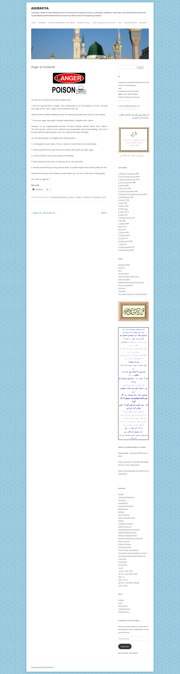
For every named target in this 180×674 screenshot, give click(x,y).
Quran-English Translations (128, 550)
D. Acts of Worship (125, 182)
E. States (121, 185)
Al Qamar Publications (126, 497)
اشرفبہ (120, 568)
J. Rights (71, 197)
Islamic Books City (124, 526)
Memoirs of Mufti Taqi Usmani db (130, 538)
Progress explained (125, 285)
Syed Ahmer (122, 565)
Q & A (120, 221)
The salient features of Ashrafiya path (132, 294)
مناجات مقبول (122, 585)
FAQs (119, 23)
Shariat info (122, 562)
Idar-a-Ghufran (123, 515)
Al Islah (120, 494)
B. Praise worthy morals (127, 176)
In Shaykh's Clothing (125, 524)
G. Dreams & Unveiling (126, 191)
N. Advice (121, 212)
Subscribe (125, 646)
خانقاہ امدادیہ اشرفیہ (125, 571)
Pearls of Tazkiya (124, 544)
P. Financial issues (125, 218)
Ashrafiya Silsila (83, 23)
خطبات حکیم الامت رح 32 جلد (128, 574)
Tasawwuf (42, 23)
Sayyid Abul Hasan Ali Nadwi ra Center (132, 553)
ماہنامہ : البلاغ (123, 579)
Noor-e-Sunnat (123, 541)
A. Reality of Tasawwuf (126, 174)
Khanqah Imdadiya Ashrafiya (129, 529)
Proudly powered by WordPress (42, 667)
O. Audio (121, 215)
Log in (120, 603)
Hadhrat (121, 512)
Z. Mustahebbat (124, 250)
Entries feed (122, 606)
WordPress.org (123, 612)
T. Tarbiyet (86, 197)
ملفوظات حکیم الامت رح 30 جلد (128, 582)
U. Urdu (121, 238)
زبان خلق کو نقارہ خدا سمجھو (43, 212)
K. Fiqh (120, 203)
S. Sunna (121, 232)
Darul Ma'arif (123, 503)
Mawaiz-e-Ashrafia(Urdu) (127, 535)
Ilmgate (121, 521)
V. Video (121, 244)
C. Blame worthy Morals (58, 197)
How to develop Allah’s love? (103, 23)
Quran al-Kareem (124, 547)
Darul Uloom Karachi (125, 506)
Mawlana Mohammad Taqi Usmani (61, 23)
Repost (120, 226)
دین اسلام (121, 576)
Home (33, 23)
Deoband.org (123, 509)
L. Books (121, 206)
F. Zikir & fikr (122, 188)
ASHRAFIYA (40, 8)
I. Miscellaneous (124, 197)
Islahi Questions (130, 23)
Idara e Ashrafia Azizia (126, 518)
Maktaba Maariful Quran (127, 532)
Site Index (142, 23)
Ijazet (104, 212)
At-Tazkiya (122, 500)
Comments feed (124, 609)
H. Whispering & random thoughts (130, 194)
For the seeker (123, 273)
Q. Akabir (78, 197)
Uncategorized (123, 241)
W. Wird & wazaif (124, 247)
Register (121, 600)
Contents (121, 268)
